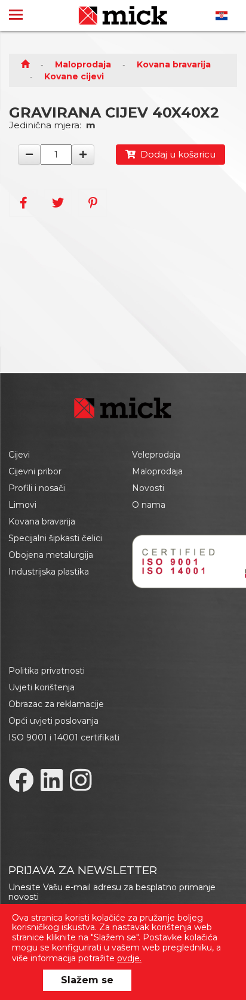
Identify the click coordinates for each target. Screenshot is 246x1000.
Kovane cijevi (74, 76)
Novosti (148, 488)
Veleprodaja (156, 454)
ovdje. (129, 958)
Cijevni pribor (34, 471)
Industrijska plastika (48, 571)
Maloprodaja (83, 64)
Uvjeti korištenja (41, 687)
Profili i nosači (36, 488)
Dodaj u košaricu (176, 154)
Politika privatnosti (46, 670)
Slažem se (87, 980)
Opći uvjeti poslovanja (53, 720)
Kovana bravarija (174, 64)
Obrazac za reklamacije (56, 704)
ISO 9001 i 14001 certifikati (63, 737)
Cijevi (19, 454)
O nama (148, 504)
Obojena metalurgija (50, 555)
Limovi (22, 504)
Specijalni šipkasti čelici (55, 538)
